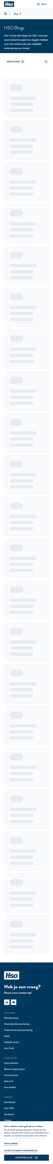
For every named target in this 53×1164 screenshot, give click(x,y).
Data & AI (8, 1081)
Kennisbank (9, 1102)
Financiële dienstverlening (16, 1024)
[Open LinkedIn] (7, 1002)
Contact (8, 1120)
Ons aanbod (10, 1087)
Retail (7, 1036)
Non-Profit (9, 1048)
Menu (44, 4)
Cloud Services (11, 1075)
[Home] (9, 4)
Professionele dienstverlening (18, 1030)
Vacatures (9, 1114)
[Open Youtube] (13, 1002)
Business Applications (14, 1069)
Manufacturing (11, 1018)
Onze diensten (11, 1063)
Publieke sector (11, 1042)
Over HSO (9, 1108)
